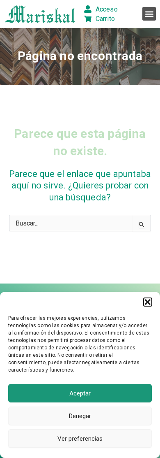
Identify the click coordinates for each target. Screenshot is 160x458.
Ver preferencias (80, 438)
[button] (148, 302)
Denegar (80, 416)
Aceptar (80, 393)
